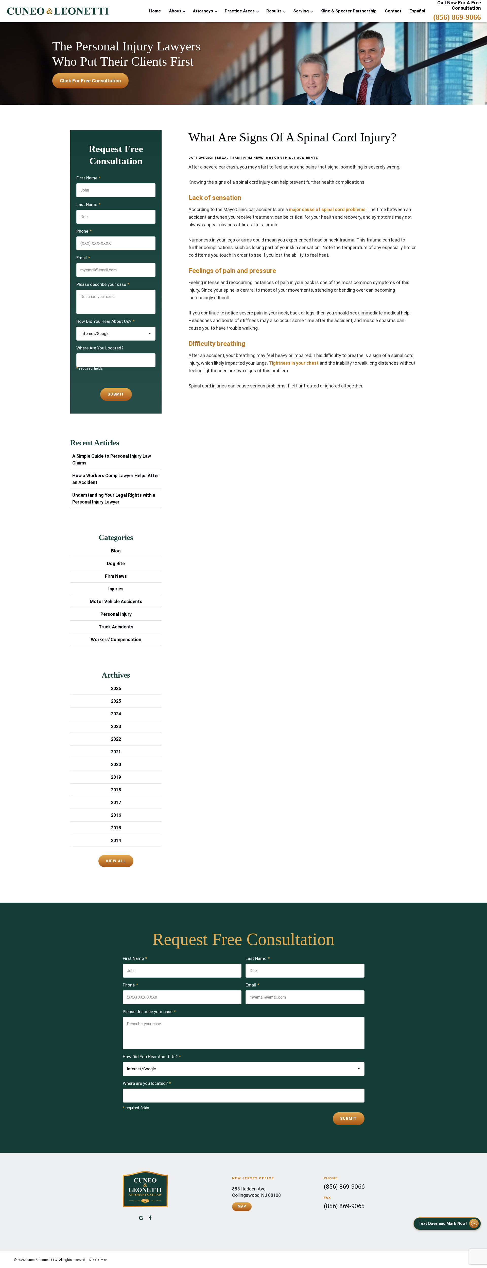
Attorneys (203, 10)
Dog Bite (116, 563)
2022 (116, 739)
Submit (116, 394)
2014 (116, 840)
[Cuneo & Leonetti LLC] (57, 11)
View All (116, 861)
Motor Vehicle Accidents (292, 158)
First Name (88, 177)
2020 (116, 764)
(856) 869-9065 (344, 1206)
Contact (393, 10)
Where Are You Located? (99, 347)
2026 (116, 688)
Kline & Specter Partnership (348, 10)
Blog (116, 550)
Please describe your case (102, 284)
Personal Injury (116, 614)
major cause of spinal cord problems (327, 209)
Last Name (88, 204)
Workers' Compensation (116, 639)
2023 (116, 726)
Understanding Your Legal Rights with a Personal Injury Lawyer (113, 498)
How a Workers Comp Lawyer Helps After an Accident (115, 479)
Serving (301, 10)
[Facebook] (150, 1217)
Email (83, 257)
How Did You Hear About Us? (105, 321)
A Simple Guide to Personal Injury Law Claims (111, 459)
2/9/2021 (206, 158)
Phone (84, 231)
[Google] (141, 1217)
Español (417, 10)
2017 (116, 802)
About (175, 10)
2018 (116, 789)
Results (274, 10)
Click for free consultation (90, 81)
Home (155, 10)
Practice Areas (240, 10)
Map (242, 1206)
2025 (116, 701)
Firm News (253, 158)
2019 (116, 777)
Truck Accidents (116, 626)
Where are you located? (147, 1083)
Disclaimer (98, 1260)
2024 (116, 713)
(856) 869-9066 (457, 17)
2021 (116, 751)
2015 (116, 827)
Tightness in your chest (294, 363)
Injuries (116, 588)
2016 (116, 815)
